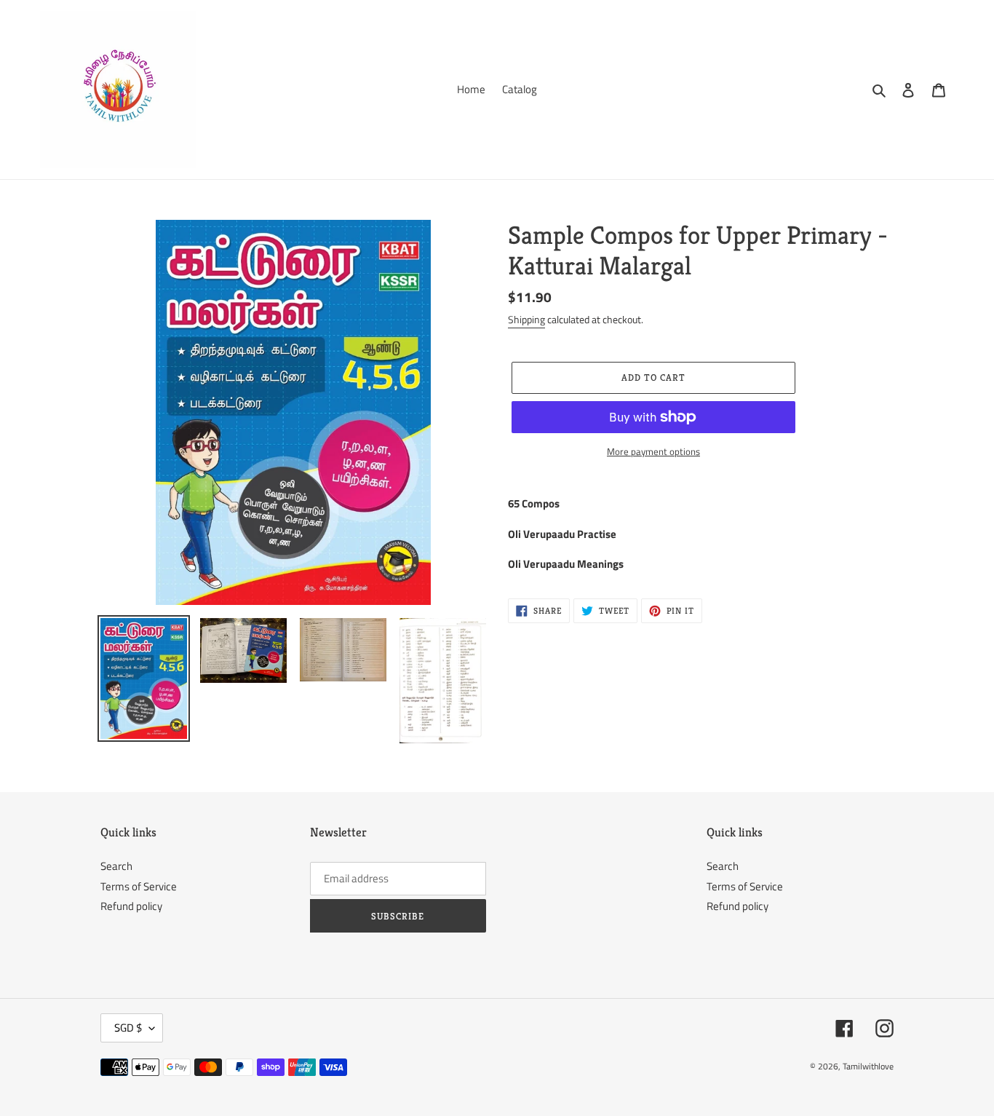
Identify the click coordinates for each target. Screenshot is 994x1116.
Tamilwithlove (868, 1066)
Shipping (526, 319)
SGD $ (128, 1027)
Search (116, 866)
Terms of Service (138, 886)
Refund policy (131, 906)
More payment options (653, 452)
